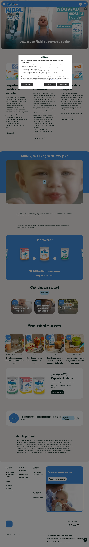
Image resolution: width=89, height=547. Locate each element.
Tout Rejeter (50, 84)
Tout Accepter (63, 84)
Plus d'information (55, 79)
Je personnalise (27, 84)
